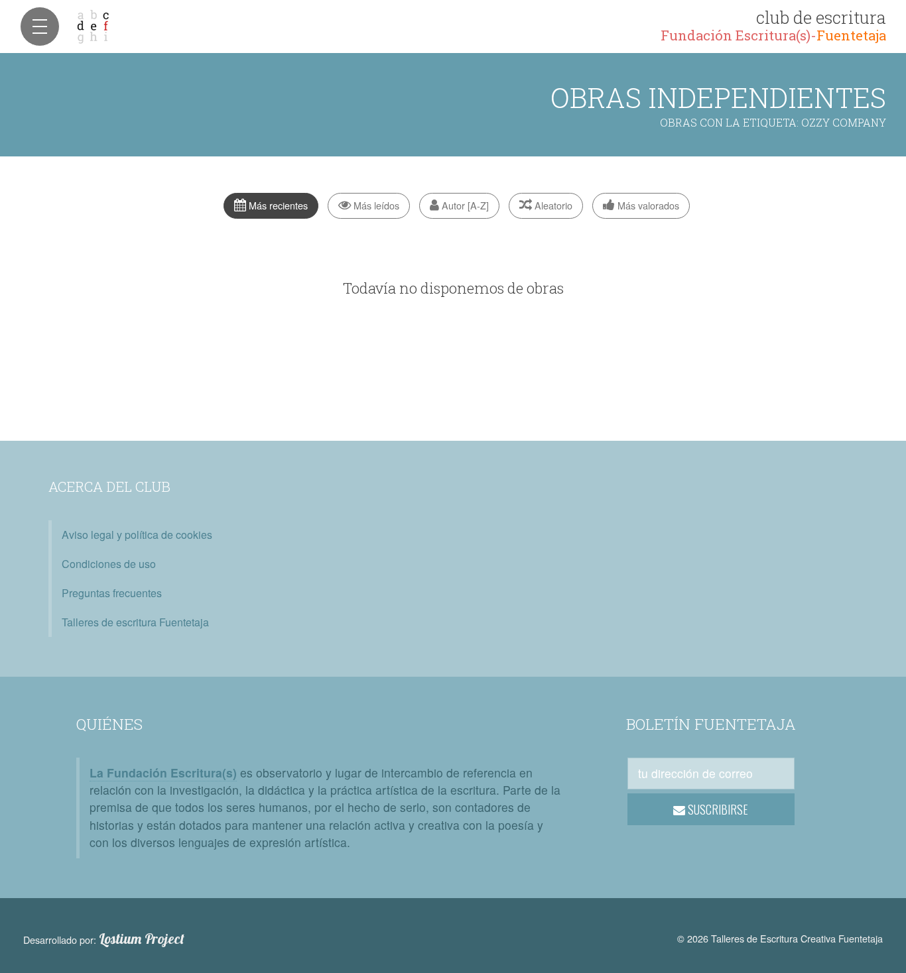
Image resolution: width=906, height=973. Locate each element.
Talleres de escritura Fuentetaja (135, 622)
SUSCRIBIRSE (716, 809)
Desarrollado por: (103, 939)
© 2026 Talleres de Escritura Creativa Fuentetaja (780, 938)
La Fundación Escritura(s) (163, 772)
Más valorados (647, 205)
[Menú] (40, 26)
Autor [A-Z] (464, 205)
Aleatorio (552, 205)
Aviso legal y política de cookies (137, 534)
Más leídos (375, 205)
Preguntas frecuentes (112, 593)
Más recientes (277, 205)
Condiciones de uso (109, 563)
